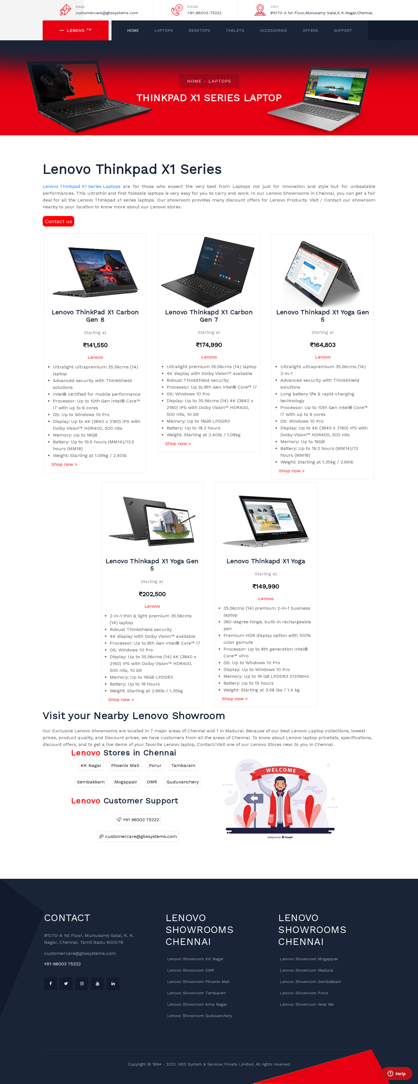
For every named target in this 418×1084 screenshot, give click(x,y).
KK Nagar (91, 765)
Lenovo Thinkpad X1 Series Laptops (82, 186)
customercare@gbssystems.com (107, 13)
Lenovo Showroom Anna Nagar (197, 1004)
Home (133, 30)
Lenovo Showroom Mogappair (309, 959)
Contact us (58, 221)
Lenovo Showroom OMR (190, 970)
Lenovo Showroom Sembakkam (310, 981)
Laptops (163, 30)
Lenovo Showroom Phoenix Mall (198, 981)
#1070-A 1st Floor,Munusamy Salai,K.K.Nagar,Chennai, (321, 13)
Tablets (235, 30)
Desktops (199, 30)
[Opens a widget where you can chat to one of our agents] (396, 1074)
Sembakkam (91, 782)
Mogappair (125, 782)
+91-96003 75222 (62, 963)
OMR (152, 782)
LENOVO (79, 30)
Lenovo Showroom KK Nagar (195, 959)
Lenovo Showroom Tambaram (196, 993)
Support (343, 30)
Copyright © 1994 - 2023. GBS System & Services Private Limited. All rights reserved (209, 1064)
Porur (155, 765)
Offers (310, 30)
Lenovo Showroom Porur (304, 993)
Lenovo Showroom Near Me (307, 1004)
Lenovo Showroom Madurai (306, 970)
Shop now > (64, 464)
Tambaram (183, 765)
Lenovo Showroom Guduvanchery (199, 1015)
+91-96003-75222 (204, 13)
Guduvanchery (183, 782)
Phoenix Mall (125, 765)
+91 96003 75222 (140, 819)
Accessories (273, 30)
